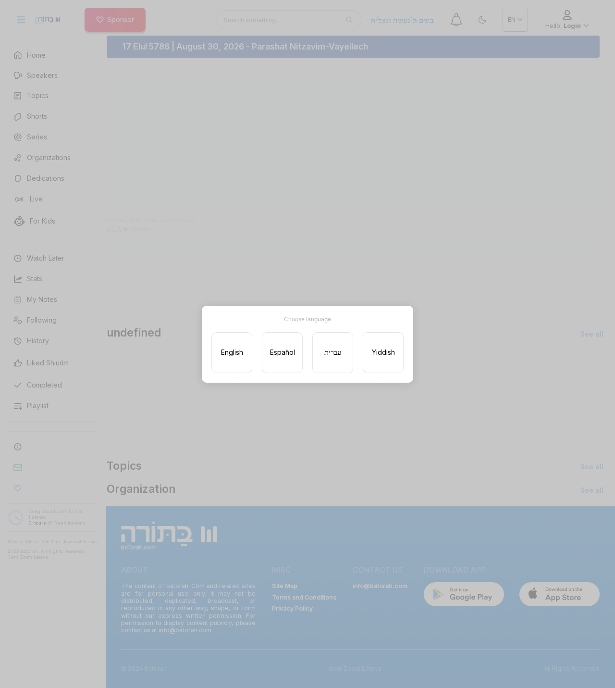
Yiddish (383, 352)
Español (282, 352)
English (232, 352)
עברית (332, 352)
